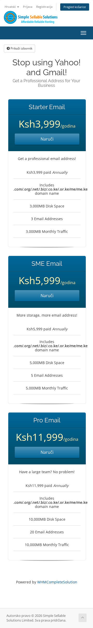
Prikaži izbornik (21, 48)
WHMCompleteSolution (57, 582)
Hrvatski (11, 7)
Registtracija (44, 7)
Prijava (27, 7)
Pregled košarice (75, 7)
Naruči (47, 139)
